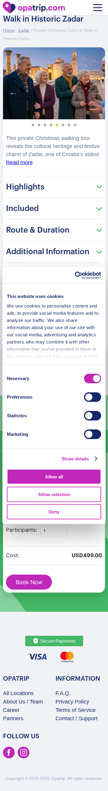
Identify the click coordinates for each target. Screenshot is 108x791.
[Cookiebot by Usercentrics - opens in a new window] (76, 275)
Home (8, 30)
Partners (13, 718)
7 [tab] (69, 125)
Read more (19, 162)
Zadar (23, 30)
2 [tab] (39, 125)
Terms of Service (76, 710)
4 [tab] (51, 125)
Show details (75, 458)
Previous (12, 91)
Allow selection (54, 494)
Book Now (29, 582)
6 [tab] (63, 125)
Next (96, 91)
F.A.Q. (63, 693)
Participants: (21, 530)
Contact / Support (77, 718)
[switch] (92, 397)
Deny (54, 511)
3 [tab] (45, 125)
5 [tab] (57, 125)
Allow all (54, 476)
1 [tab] (33, 125)
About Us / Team (23, 702)
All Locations (18, 693)
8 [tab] (75, 125)
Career (11, 710)
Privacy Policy (72, 702)
